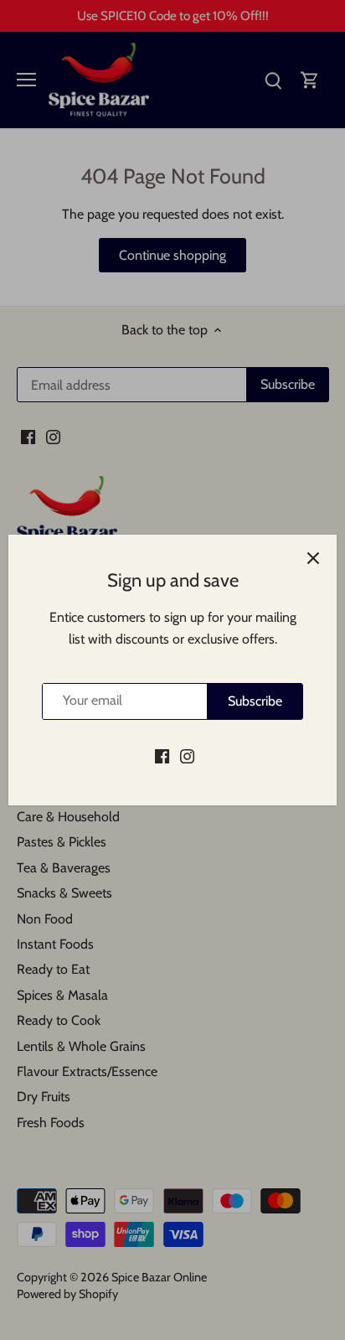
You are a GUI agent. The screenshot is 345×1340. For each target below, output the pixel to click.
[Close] (313, 558)
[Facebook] (162, 756)
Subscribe (255, 701)
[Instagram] (187, 756)
